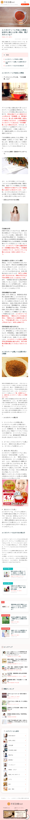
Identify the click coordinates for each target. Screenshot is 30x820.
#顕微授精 (9, 676)
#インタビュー (15, 656)
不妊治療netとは (6, 807)
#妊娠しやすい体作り (7, 37)
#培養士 (24, 676)
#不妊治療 (14, 663)
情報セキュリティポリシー (19, 808)
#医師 (19, 656)
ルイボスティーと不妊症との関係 (14, 59)
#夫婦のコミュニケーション (13, 704)
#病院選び (9, 656)
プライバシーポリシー (7, 810)
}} (2, 693)
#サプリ (9, 696)
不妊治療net (7, 818)
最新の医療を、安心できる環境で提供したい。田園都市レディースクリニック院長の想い (17, 661)
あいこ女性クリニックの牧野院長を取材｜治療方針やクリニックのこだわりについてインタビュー (17, 653)
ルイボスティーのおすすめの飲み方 (15, 65)
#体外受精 (9, 663)
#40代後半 (9, 723)
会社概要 (16, 810)
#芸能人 (9, 710)
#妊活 (20, 669)
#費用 (8, 682)
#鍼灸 (8, 669)
